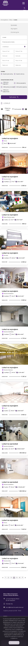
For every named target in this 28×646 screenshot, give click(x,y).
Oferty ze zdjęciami (5, 83)
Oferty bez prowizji (8, 87)
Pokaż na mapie (7, 109)
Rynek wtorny (20, 74)
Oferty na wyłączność (6, 90)
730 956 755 (9, 604)
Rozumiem (14, 642)
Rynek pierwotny (8, 74)
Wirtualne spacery (21, 87)
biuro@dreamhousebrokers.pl (14, 607)
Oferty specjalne (21, 83)
